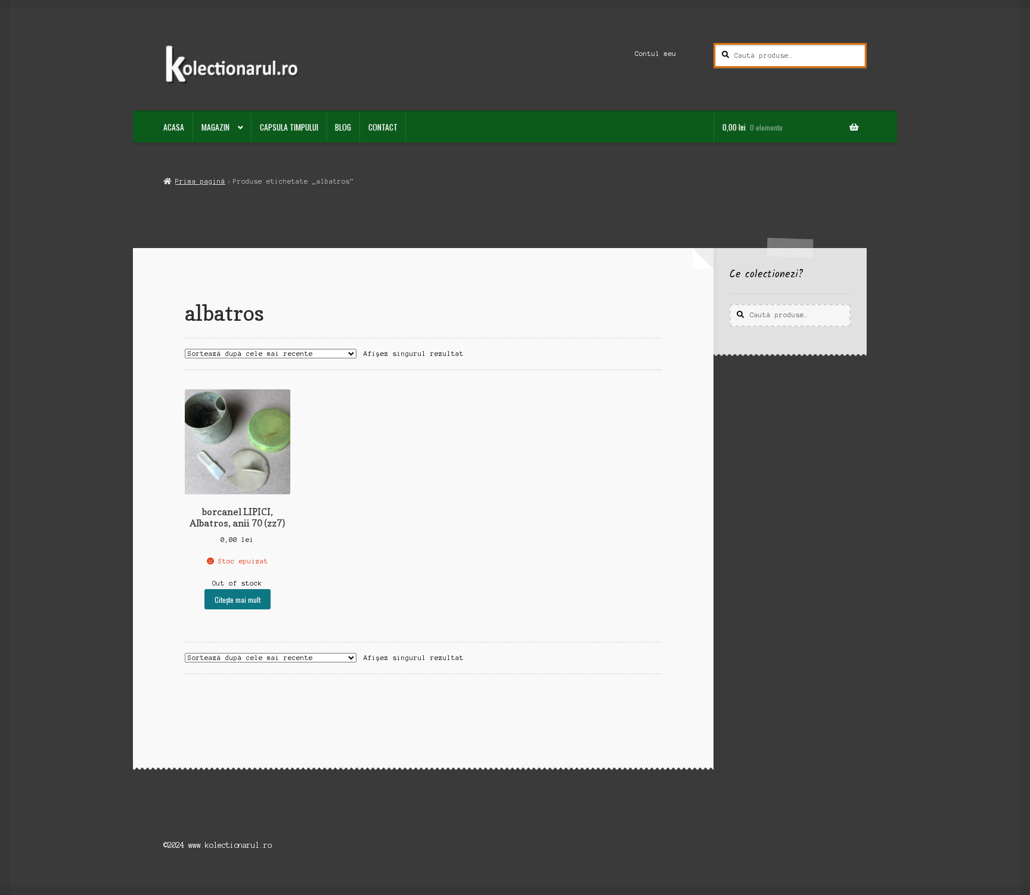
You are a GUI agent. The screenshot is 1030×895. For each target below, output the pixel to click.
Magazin (215, 127)
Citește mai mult (237, 599)
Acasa (173, 127)
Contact (383, 127)
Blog (343, 127)
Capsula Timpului (289, 127)
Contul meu (656, 53)
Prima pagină (200, 181)
